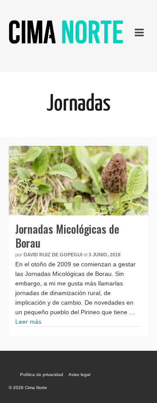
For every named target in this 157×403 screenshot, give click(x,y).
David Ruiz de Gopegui (53, 254)
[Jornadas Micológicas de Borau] (78, 180)
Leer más (28, 321)
